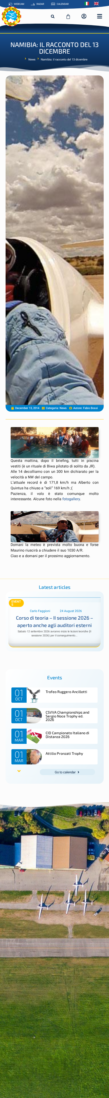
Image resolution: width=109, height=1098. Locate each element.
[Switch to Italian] (88, 3)
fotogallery (71, 499)
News (31, 60)
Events (16, 603)
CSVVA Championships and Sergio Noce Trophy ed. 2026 (67, 716)
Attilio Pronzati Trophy (64, 753)
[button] (53, 16)
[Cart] (68, 16)
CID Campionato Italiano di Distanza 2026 (67, 735)
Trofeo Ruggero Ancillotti (66, 691)
